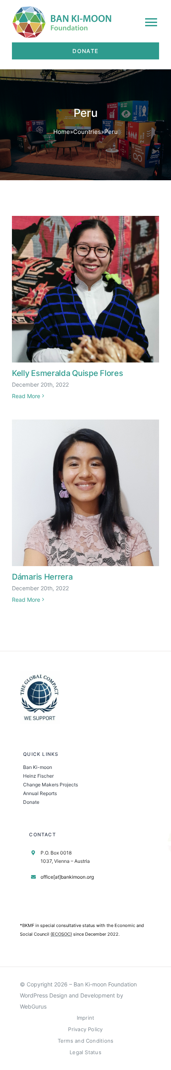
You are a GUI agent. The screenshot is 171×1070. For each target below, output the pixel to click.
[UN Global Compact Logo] (40, 674)
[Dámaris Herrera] (85, 493)
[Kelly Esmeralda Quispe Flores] (85, 289)
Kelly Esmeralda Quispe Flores (67, 373)
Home (61, 131)
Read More (26, 396)
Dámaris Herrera (42, 577)
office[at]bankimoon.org (67, 877)
